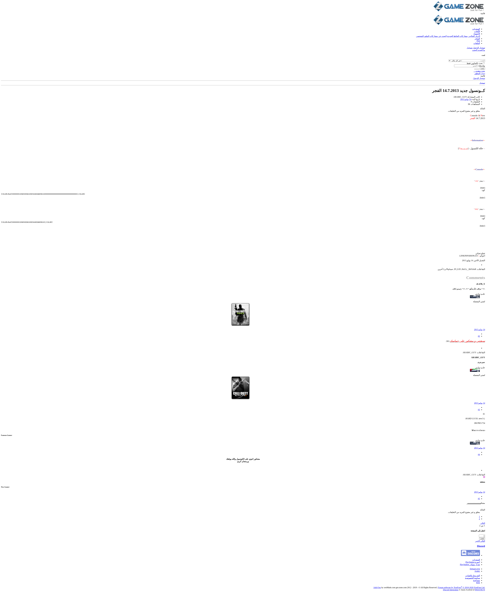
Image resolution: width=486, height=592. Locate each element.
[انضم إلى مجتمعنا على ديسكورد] (470, 555)
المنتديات (476, 29)
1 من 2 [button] (482, 526)
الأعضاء (477, 34)
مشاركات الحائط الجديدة (457, 36)
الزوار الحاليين (474, 36)
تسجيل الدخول (479, 78)
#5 (479, 499)
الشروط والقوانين (472, 576)
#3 (479, 410)
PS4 (478, 41)
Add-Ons (377, 587)
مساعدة (476, 580)
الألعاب (477, 31)
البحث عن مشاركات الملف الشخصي (431, 36)
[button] (483, 13)
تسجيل (482, 83)
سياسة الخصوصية (472, 578)
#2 (479, 336)
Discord (481, 546)
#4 (479, 454)
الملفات (476, 43)
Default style (475, 569)
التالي (482, 523)
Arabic (477, 571)
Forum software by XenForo (461, 587)
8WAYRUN (480, 590)
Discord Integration (450, 590)
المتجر (477, 39)
